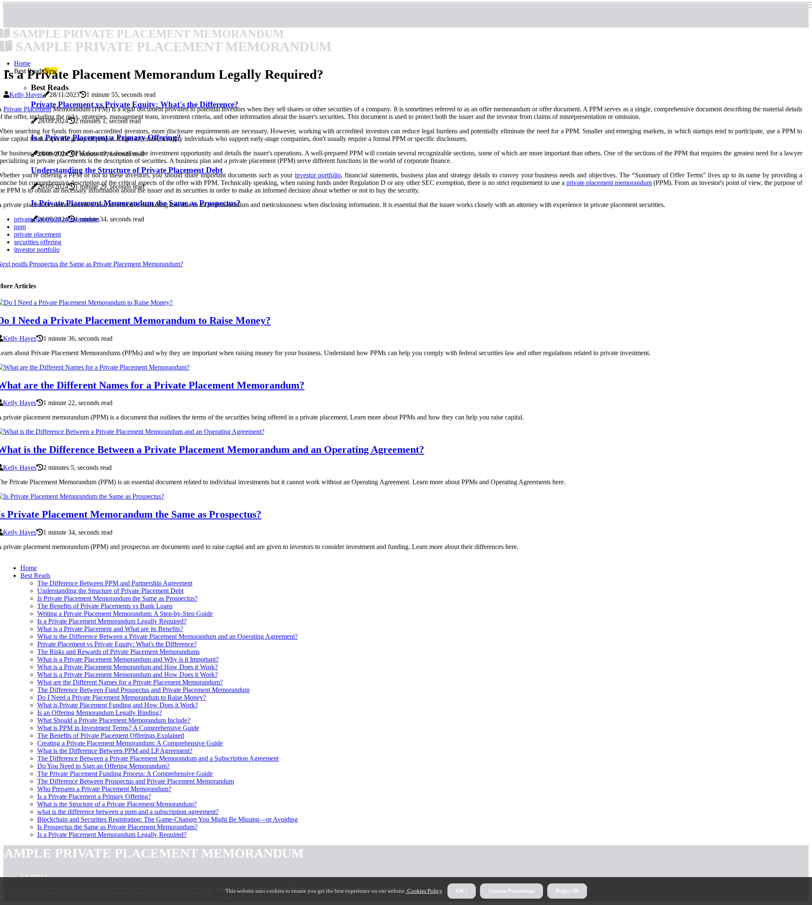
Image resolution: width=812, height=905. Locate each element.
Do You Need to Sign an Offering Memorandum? (103, 766)
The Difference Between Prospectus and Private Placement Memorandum (135, 781)
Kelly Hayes (26, 94)
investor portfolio (318, 175)
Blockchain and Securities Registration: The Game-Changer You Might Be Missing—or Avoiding (167, 819)
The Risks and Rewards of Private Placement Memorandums (118, 651)
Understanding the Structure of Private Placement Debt (110, 590)
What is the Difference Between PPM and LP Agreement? (114, 750)
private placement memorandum (609, 182)
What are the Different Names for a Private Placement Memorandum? (130, 682)
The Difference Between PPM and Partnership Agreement (114, 583)
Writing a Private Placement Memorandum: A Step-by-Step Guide (125, 613)
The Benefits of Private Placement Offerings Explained (110, 735)
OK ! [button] (461, 891)
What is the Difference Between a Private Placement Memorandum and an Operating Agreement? (167, 636)
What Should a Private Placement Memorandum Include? (113, 720)
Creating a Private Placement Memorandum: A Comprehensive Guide (130, 743)
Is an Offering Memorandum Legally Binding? (99, 712)
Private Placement (27, 109)
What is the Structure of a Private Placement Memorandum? (117, 804)
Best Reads (35, 575)
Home (22, 63)
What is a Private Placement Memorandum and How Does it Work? (127, 666)
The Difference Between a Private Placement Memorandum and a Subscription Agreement (158, 758)
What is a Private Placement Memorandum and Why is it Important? (128, 659)
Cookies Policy (424, 891)
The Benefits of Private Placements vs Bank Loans (105, 606)
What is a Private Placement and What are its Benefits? (110, 628)
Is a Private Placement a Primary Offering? (94, 796)
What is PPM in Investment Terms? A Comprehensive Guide (118, 727)
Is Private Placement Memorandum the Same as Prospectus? (117, 598)
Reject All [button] (567, 891)
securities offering (37, 242)
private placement (37, 234)
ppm (20, 226)
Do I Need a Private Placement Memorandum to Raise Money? (121, 697)
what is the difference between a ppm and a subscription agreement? (128, 811)
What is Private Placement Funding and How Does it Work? (117, 705)
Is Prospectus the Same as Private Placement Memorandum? (117, 827)
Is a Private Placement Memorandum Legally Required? (112, 621)
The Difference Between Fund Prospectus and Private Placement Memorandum (143, 689)
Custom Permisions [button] (511, 891)
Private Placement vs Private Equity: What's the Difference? (117, 644)
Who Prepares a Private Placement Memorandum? (104, 788)
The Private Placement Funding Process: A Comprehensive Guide (125, 773)
